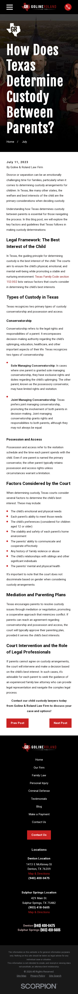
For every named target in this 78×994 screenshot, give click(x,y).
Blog (39, 806)
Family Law (39, 775)
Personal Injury (39, 783)
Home (39, 759)
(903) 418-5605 (50, 930)
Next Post (60, 723)
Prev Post (17, 723)
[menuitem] (21, 976)
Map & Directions (39, 873)
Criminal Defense (39, 791)
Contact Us (39, 822)
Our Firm (39, 767)
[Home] (38, 7)
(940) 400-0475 (44, 925)
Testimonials (39, 798)
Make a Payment (39, 814)
